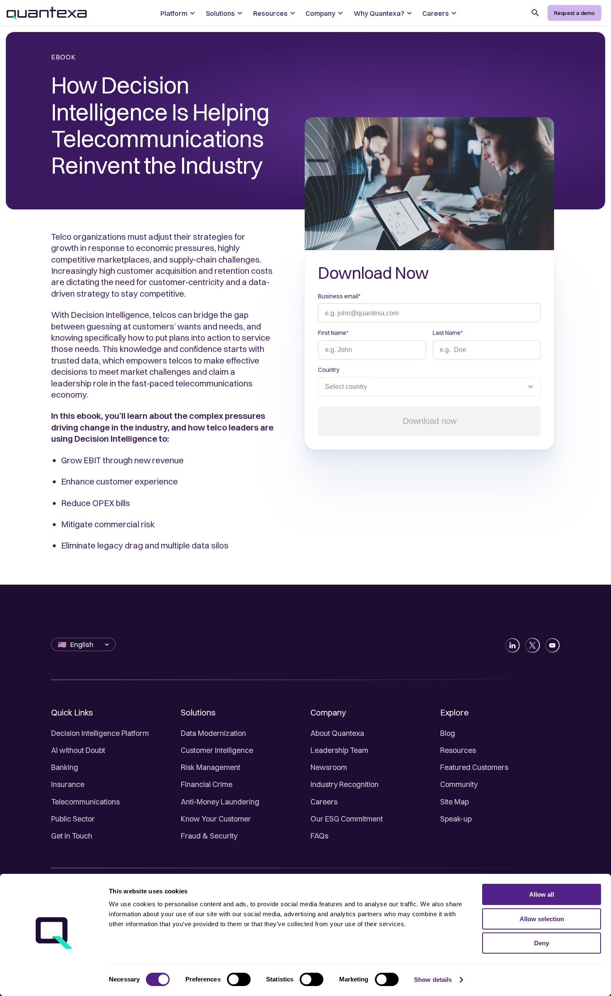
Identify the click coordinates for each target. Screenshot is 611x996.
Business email (339, 296)
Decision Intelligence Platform (100, 733)
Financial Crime (206, 784)
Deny (541, 943)
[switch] (239, 979)
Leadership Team (339, 750)
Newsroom (328, 767)
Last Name (448, 333)
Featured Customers (474, 767)
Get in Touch (71, 836)
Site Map (454, 802)
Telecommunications (85, 802)
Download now (429, 420)
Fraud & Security (209, 836)
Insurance (67, 784)
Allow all (541, 894)
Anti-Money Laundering (220, 802)
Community (459, 784)
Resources (458, 750)
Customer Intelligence (217, 750)
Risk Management (210, 767)
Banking (64, 767)
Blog (447, 733)
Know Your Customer (216, 819)
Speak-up (456, 819)
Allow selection (542, 918)
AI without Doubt (78, 750)
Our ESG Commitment (346, 819)
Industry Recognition (344, 784)
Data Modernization (213, 733)
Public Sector (73, 819)
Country (328, 370)
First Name (333, 333)
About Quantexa (337, 733)
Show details (433, 979)
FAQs (319, 836)
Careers (324, 802)
